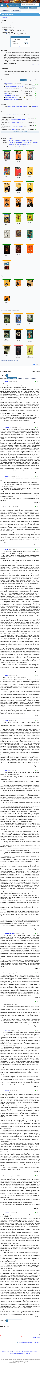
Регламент (17, 1351)
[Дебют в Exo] (30, 175)
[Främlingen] (18, 354)
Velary (6, 720)
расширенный (33, 7)
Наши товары (26, 1353)
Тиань (6, 549)
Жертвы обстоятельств (11, 97)
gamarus (7, 973)
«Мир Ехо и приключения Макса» (23, 25)
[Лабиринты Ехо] (30, 220)
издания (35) (16, 10)
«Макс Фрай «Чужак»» (11, 114)
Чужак (7, 93)
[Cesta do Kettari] (30, 338)
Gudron (6, 675)
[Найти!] (37, 4)
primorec (7, 1090)
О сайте (4, 1351)
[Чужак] (30, 159)
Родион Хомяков (9, 933)
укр (12, 1351)
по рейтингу (35, 80)
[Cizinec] (18, 322)
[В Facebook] (35, 364)
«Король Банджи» (10, 95)
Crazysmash (8, 1176)
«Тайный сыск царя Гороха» (17, 119)
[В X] (37, 364)
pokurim (7, 1002)
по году (29, 80)
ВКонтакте (13, 1353)
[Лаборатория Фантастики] (7, 5)
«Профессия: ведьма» (15, 122)
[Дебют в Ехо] (7, 206)
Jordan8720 (8, 427)
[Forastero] (7, 323)
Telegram (19, 1353)
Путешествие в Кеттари (11, 99)
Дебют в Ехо (8, 83)
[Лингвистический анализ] (24, 93)
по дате (20, 378)
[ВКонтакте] (34, 364)
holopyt (6, 476)
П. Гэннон (7, 31)
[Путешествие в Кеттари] (18, 190)
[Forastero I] (30, 322)
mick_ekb (7, 1030)
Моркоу (7, 507)
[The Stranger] (7, 354)
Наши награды (33, 1351)
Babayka (7, 1212)
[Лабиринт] (7, 159)
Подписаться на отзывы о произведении (29, 1342)
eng (8, 1351)
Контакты (26, 1351)
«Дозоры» (14, 129)
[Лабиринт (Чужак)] (18, 159)
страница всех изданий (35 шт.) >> (10, 360)
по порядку (23, 80)
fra (10, 1351)
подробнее (20, 46)
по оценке (33, 378)
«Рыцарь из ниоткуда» (17, 126)
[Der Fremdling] (18, 338)
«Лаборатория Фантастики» (23, 1363)
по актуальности (12, 378)
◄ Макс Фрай (5, 10)
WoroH (6, 381)
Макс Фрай (4, 17)
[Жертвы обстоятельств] (18, 206)
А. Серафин (8, 34)
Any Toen (7, 770)
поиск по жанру (24, 7)
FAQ (22, 1351)
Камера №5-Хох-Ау (10, 90)
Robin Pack (36, 65)
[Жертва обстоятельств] (7, 191)
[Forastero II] (7, 337)
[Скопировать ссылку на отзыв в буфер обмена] (3, 381)
